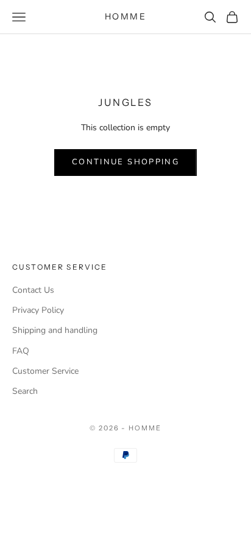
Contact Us (33, 290)
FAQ (20, 351)
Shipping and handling (54, 330)
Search (25, 391)
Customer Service (45, 371)
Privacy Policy (38, 310)
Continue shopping (125, 161)
